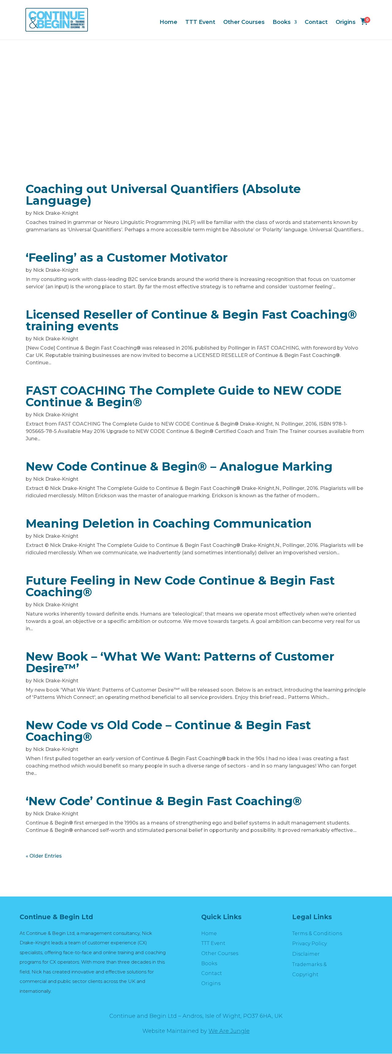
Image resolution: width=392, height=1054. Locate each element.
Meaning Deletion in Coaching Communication (169, 523)
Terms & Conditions (317, 933)
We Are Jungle (229, 1031)
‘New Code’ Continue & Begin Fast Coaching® (164, 801)
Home (168, 22)
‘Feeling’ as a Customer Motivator (127, 257)
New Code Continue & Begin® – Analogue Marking (179, 466)
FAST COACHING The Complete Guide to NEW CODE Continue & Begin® (183, 396)
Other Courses (244, 22)
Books (282, 22)
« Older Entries (44, 856)
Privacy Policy (309, 943)
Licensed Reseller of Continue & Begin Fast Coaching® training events (191, 320)
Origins (346, 22)
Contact (316, 22)
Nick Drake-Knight (55, 213)
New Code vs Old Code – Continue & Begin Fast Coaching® (168, 731)
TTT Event (200, 22)
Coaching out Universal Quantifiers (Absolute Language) (163, 195)
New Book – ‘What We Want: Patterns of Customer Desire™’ (180, 662)
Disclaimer (306, 954)
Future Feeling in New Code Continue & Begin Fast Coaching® (180, 586)
